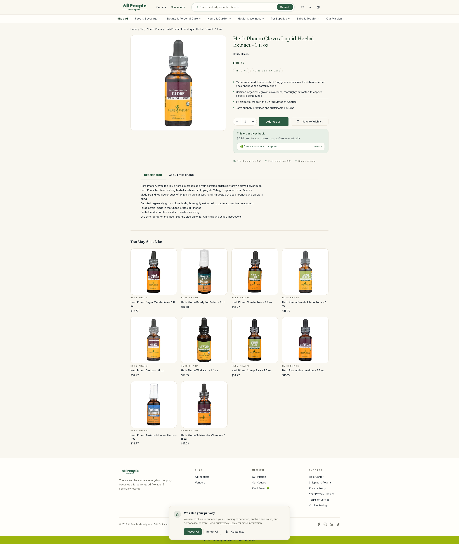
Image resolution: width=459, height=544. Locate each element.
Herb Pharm (155, 29)
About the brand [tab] (181, 175)
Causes (161, 7)
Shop (143, 29)
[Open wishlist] (302, 7)
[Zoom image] (220, 41)
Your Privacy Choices (321, 493)
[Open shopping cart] (318, 7)
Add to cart (273, 121)
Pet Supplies (279, 18)
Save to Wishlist (312, 121)
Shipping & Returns (320, 482)
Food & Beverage (146, 18)
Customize (237, 531)
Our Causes (259, 482)
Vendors (200, 482)
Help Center (316, 476)
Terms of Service (319, 499)
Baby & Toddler (307, 18)
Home (134, 29)
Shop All (123, 18)
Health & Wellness (249, 18)
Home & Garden (217, 18)
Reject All (212, 531)
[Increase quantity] (253, 121)
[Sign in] (310, 7)
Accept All (193, 531)
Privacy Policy (317, 488)
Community (178, 7)
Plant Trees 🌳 (260, 488)
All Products (202, 476)
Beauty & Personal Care (182, 18)
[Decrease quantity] (237, 121)
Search (285, 7)
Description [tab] (153, 175)
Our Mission (334, 18)
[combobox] (237, 7)
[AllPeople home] (134, 7)
